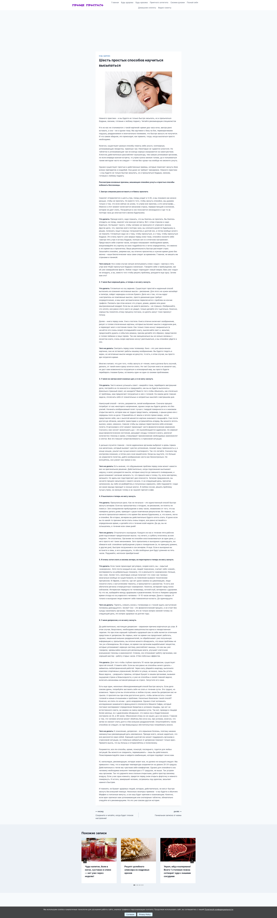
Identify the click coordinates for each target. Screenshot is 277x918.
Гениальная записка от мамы (168, 813)
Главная (115, 2)
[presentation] (99, 849)
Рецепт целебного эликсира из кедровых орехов (136, 869)
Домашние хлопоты (147, 8)
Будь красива (142, 2)
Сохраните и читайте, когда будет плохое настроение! (114, 815)
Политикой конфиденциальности (219, 909)
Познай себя (192, 2)
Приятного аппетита (159, 2)
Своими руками (178, 2)
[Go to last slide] (85, 860)
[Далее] (192, 860)
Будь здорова (127, 2)
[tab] (134, 885)
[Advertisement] (138, 26)
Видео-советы (164, 8)
